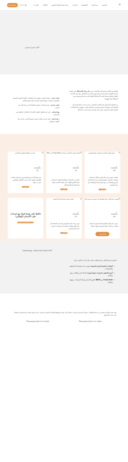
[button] (13, 321)
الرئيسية (104, 5)
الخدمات (74, 5)
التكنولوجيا (84, 5)
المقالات (45, 5)
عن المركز (94, 5)
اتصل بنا (36, 5)
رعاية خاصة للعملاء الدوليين (59, 5)
